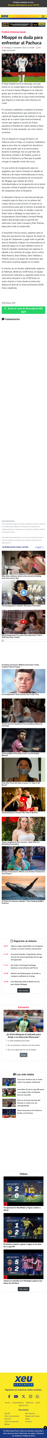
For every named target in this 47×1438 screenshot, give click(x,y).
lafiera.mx (30, 1402)
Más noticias (23, 990)
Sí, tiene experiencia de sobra (19, 1041)
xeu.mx (7, 1402)
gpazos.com (23, 1405)
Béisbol (7, 1424)
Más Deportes (30, 1413)
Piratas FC (7, 1419)
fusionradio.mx (18, 1402)
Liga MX (7, 1413)
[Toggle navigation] (43, 17)
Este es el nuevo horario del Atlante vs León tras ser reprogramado (28, 1103)
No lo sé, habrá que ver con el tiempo (22, 1050)
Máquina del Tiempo (32, 1416)
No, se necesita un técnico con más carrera (24, 1045)
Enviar (23, 1055)
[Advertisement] (23, 422)
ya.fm (38, 1402)
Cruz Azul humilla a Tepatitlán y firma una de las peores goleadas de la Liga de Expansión (26, 957)
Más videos (23, 1289)
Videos (27, 1419)
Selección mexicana (11, 1421)
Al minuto (28, 1421)
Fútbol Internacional (11, 1416)
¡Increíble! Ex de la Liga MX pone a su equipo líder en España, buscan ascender (30, 1092)
